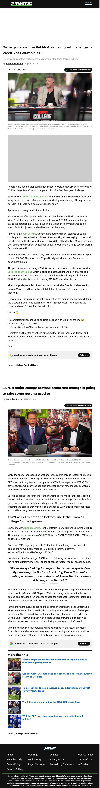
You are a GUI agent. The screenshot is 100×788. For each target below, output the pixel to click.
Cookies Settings (15, 769)
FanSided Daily (14, 759)
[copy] (24, 69)
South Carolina (28, 233)
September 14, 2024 (58, 327)
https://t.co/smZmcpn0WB (61, 548)
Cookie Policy (13, 764)
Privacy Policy (57, 759)
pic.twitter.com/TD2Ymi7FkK (23, 323)
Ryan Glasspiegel (33, 528)
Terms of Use (85, 759)
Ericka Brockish (14, 63)
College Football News (27, 365)
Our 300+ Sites (85, 754)
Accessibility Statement (62, 764)
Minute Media (19, 776)
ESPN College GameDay (35, 196)
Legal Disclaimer (36, 764)
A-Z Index (83, 764)
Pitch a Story (34, 759)
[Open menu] (6, 3)
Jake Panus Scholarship (20, 271)
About (10, 754)
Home (11, 365)
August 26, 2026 (45, 552)
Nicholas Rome (14, 399)
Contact (54, 754)
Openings (33, 754)
